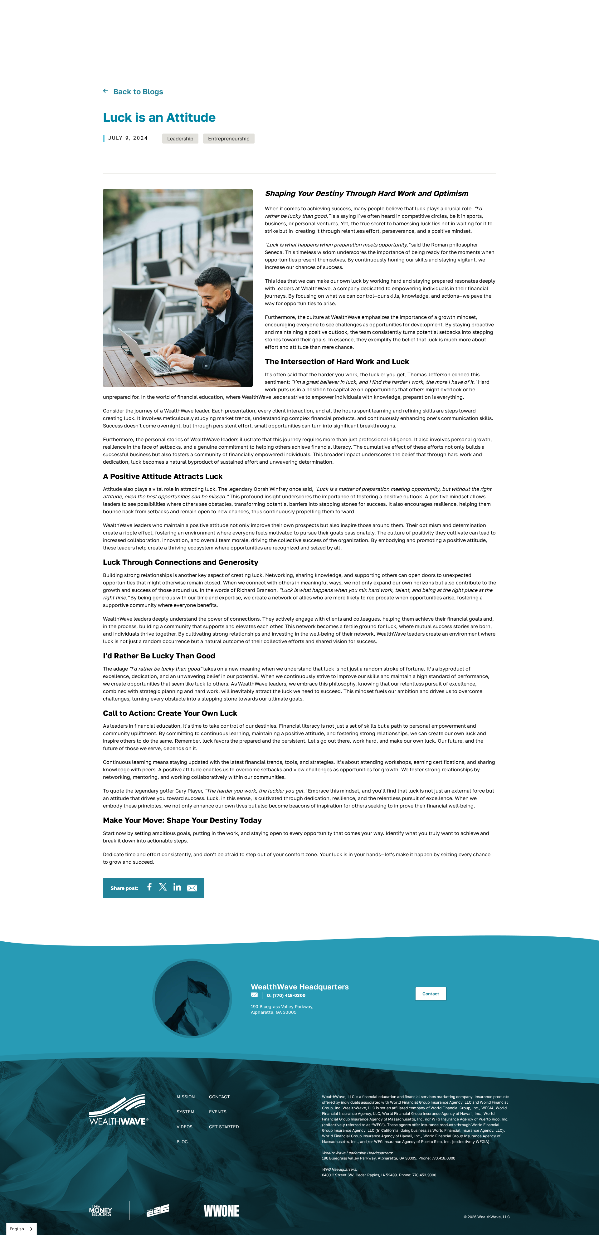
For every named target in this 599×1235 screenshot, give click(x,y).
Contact (430, 993)
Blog (182, 1141)
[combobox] (21, 1229)
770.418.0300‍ (443, 1158)
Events (217, 1111)
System (185, 1111)
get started (224, 1126)
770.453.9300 (424, 1175)
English (17, 1228)
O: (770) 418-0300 (286, 995)
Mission (186, 1096)
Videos (184, 1126)
